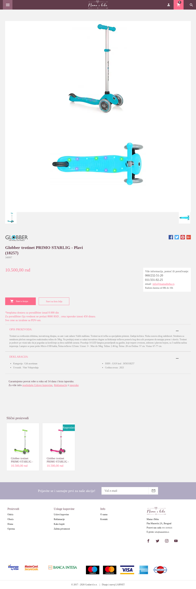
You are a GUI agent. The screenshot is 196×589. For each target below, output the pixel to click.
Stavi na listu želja (54, 301)
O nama (103, 514)
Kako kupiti (59, 524)
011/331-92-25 (154, 279)
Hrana (10, 524)
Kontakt (104, 519)
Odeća (10, 514)
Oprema (11, 528)
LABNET (120, 584)
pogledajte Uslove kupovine (37, 385)
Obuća (10, 519)
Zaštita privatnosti (62, 528)
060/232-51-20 (154, 275)
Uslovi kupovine (61, 514)
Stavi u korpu (22, 301)
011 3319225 (167, 528)
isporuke (74, 385)
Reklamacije (60, 385)
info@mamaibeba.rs (163, 284)
